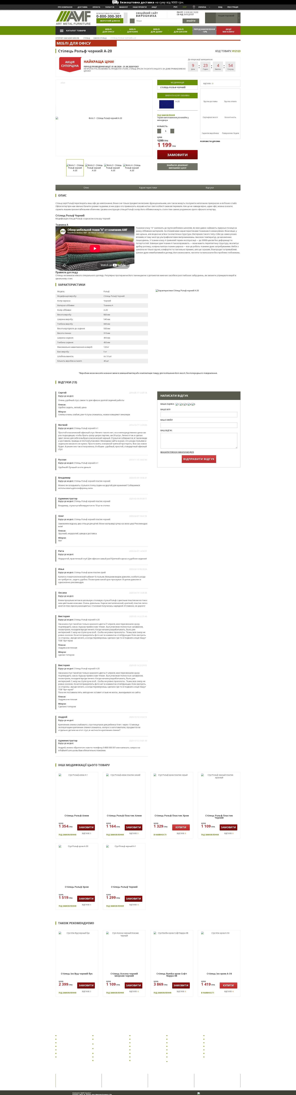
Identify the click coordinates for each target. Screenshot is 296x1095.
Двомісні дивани (177, 1057)
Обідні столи (138, 1046)
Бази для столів (139, 1060)
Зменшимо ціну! (177, 166)
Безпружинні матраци (217, 1053)
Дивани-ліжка (176, 1050)
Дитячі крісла (64, 1042)
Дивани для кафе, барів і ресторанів (181, 1061)
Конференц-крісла (67, 1057)
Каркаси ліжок (213, 1039)
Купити (181, 827)
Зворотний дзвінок (110, 21)
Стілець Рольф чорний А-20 (86, 619)
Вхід (220, 7)
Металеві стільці (103, 1060)
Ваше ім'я (165, 409)
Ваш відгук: (166, 430)
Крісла (61, 1031)
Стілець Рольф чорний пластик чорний (92, 481)
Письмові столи (139, 1057)
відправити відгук (198, 459)
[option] (104, 118)
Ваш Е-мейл (166, 420)
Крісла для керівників (68, 1046)
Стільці (98, 1031)
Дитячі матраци (214, 1057)
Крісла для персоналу (68, 1050)
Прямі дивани (176, 1042)
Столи (135, 1031)
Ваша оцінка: (167, 404)
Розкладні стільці (103, 1057)
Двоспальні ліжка (214, 1042)
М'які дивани (175, 1053)
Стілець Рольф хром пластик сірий (90, 572)
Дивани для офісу (177, 1039)
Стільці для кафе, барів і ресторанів (107, 1048)
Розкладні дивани (178, 1035)
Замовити (177, 154)
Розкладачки (212, 1035)
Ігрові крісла (64, 1053)
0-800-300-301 (109, 16)
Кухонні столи (139, 1042)
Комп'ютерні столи (141, 1035)
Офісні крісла (64, 1035)
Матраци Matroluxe (215, 1050)
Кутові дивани (176, 1046)
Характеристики (148, 187)
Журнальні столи (140, 1050)
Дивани (172, 1031)
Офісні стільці (101, 1035)
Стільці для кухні (103, 1039)
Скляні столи (138, 1053)
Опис (86, 187)
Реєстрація (232, 7)
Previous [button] (59, 168)
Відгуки (210, 187)
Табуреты (100, 1053)
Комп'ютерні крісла (67, 1039)
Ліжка (208, 1031)
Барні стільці (101, 1044)
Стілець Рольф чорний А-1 (86, 428)
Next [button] (149, 168)
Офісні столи (138, 1039)
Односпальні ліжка (215, 1046)
